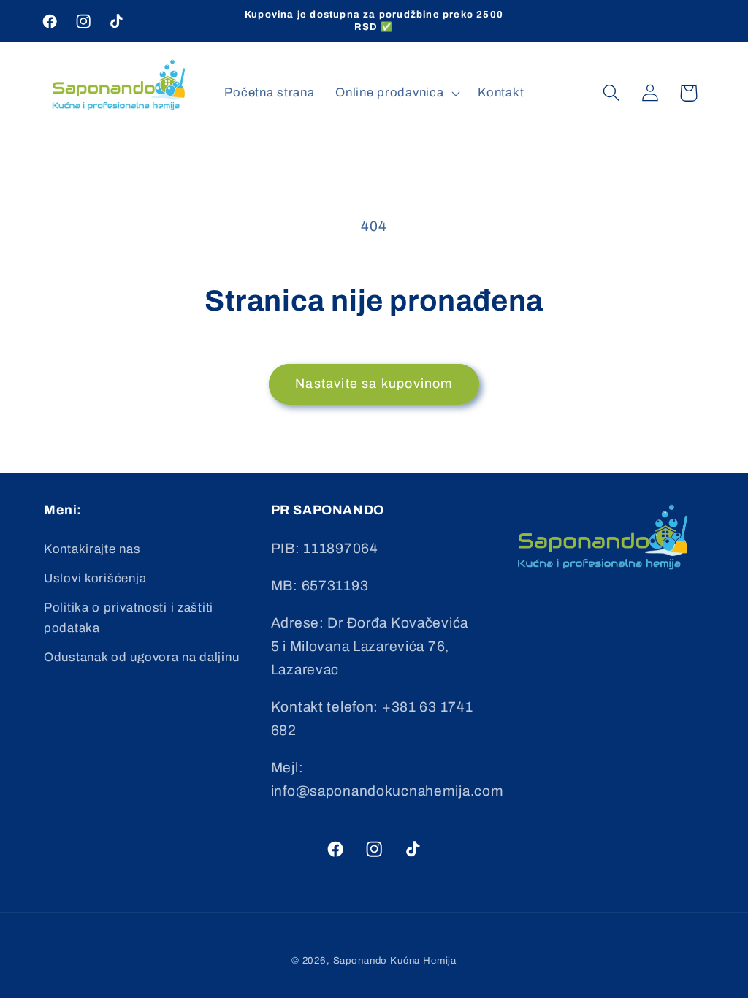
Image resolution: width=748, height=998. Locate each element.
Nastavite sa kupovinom (373, 383)
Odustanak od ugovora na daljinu (141, 657)
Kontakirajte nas (92, 549)
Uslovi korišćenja (95, 578)
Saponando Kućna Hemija (395, 960)
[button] (396, 93)
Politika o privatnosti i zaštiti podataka (128, 618)
